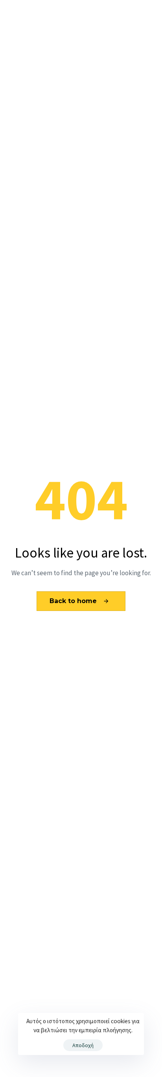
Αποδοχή (83, 1045)
